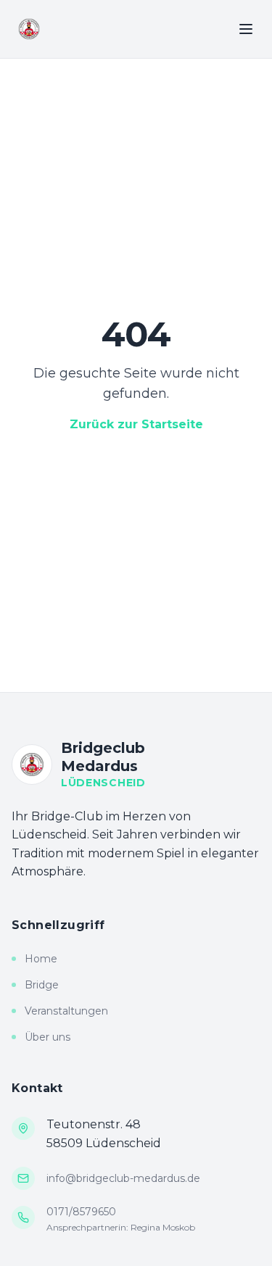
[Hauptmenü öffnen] (245, 28)
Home (41, 958)
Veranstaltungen (66, 1010)
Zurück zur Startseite (136, 424)
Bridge (42, 984)
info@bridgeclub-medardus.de (123, 1178)
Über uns (47, 1037)
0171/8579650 (81, 1211)
